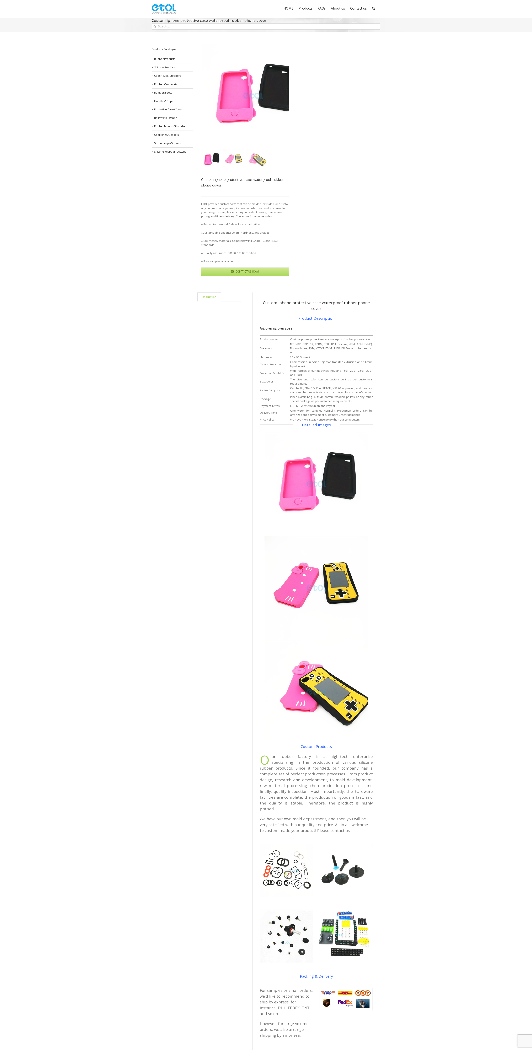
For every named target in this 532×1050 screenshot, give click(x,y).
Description (209, 297)
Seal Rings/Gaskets (166, 135)
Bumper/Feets (163, 92)
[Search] (373, 8)
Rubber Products (164, 59)
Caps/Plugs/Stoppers (167, 76)
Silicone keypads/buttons (170, 151)
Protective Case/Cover (168, 109)
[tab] (209, 296)
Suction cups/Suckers (167, 143)
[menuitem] (288, 8)
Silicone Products (165, 67)
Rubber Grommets (165, 84)
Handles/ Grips (163, 101)
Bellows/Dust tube (165, 118)
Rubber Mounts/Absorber (170, 126)
